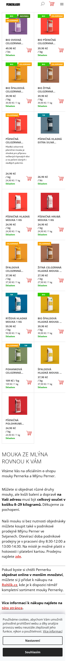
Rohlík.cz (9, 584)
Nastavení (32, 641)
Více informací (52, 631)
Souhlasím (32, 652)
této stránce (12, 608)
